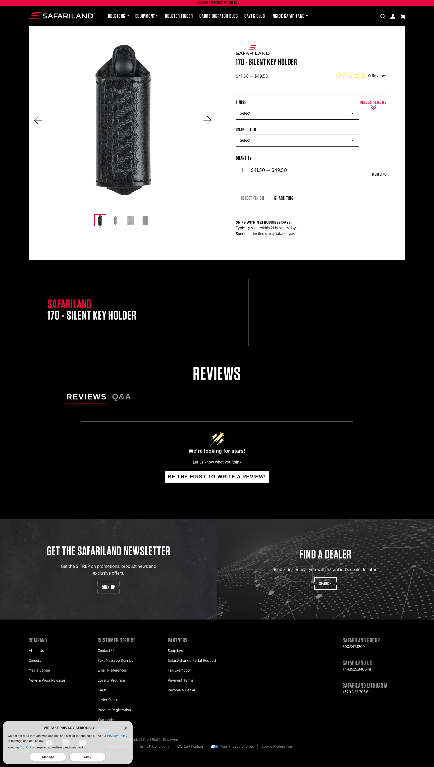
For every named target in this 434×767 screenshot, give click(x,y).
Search (325, 584)
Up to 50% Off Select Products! (216, 3)
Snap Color (246, 129)
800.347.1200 (354, 646)
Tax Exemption (180, 670)
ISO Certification (190, 746)
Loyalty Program (111, 680)
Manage (48, 757)
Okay (87, 757)
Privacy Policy (117, 736)
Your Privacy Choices (237, 746)
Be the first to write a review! (217, 476)
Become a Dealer (181, 690)
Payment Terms (180, 680)
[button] (38, 120)
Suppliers (175, 650)
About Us (36, 650)
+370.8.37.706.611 (357, 692)
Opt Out (25, 747)
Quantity (244, 158)
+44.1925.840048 (357, 669)
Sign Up (108, 587)
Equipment (145, 16)
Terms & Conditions (153, 746)
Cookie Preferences (277, 746)
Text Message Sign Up (116, 660)
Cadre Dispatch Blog (218, 16)
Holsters (116, 16)
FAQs (102, 690)
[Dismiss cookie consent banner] (125, 728)
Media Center (39, 670)
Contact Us (106, 650)
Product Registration (114, 710)
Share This (283, 198)
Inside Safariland (288, 16)
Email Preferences (112, 670)
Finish (241, 102)
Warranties (106, 720)
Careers (35, 660)
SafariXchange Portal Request (192, 660)
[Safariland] (62, 16)
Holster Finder (179, 16)
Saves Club (254, 16)
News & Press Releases (47, 680)
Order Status (108, 700)
